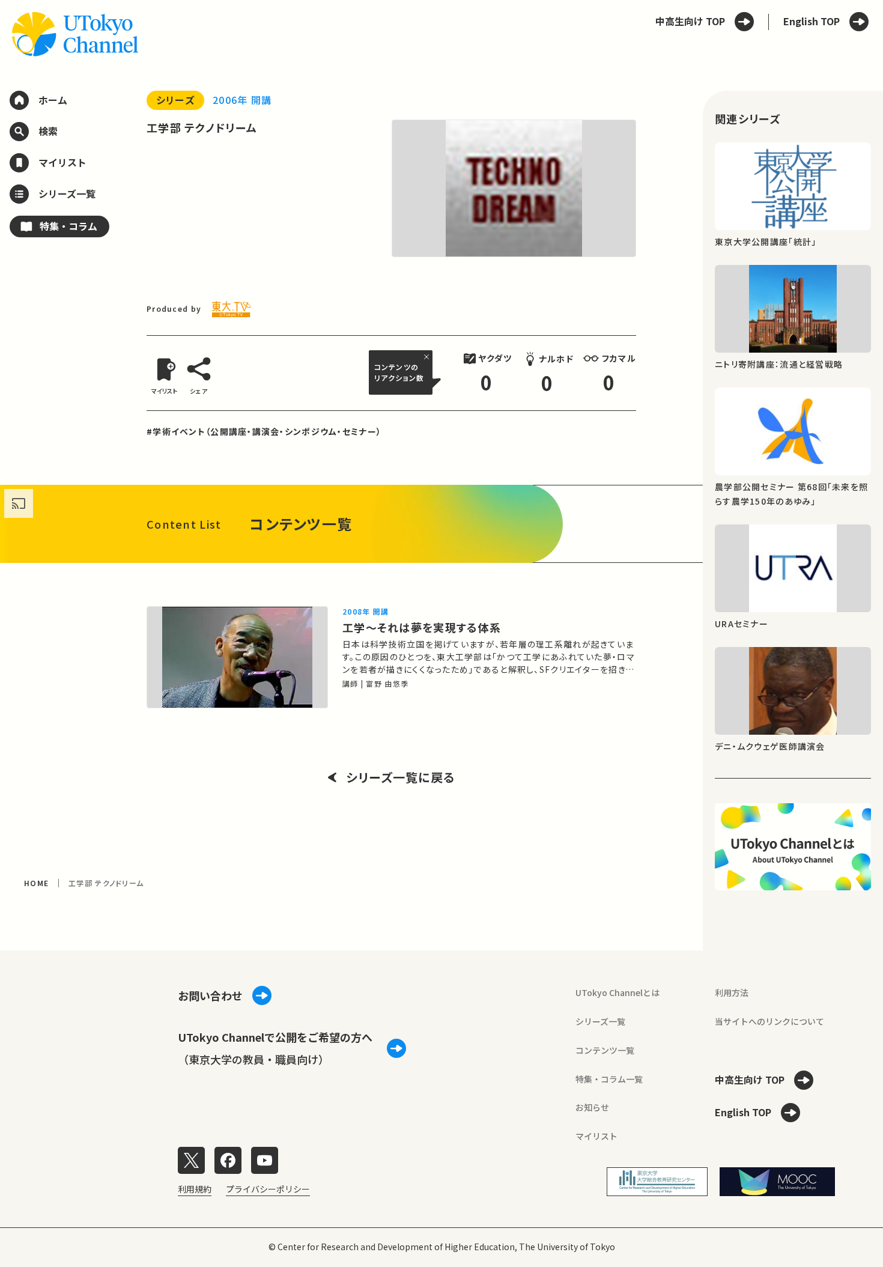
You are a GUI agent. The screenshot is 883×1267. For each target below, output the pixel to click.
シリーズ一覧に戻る (400, 777)
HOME (36, 883)
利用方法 (731, 992)
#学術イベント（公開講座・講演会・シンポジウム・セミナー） (264, 431)
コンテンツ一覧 (604, 1050)
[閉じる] (428, 357)
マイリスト (596, 1136)
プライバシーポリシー (268, 1189)
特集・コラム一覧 (609, 1079)
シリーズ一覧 (600, 1021)
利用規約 (194, 1189)
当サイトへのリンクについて (769, 1021)
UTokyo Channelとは (617, 992)
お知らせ (592, 1107)
